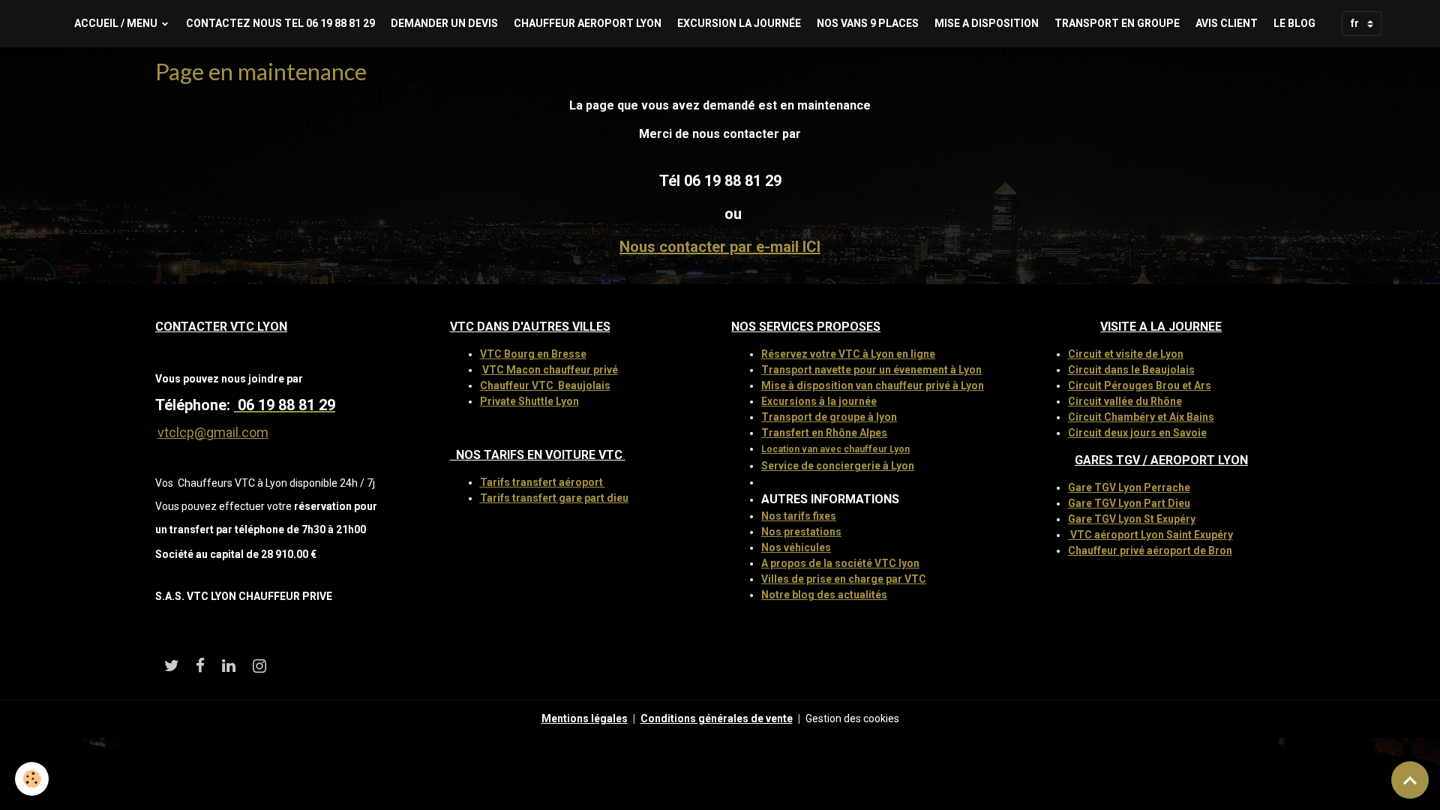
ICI (811, 247)
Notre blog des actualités (824, 595)
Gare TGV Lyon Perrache (1129, 488)
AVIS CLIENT (1227, 23)
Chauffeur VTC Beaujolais (545, 386)
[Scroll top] (1410, 780)
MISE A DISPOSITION (986, 23)
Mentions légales (585, 718)
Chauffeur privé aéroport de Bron (1150, 550)
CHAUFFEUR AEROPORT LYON (588, 23)
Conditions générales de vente (716, 718)
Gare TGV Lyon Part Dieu (1129, 503)
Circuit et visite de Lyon (1126, 354)
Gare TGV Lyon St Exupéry (1132, 519)
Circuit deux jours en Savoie (1137, 433)
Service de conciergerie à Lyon (837, 466)
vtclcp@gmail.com (213, 432)
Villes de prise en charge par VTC (843, 579)
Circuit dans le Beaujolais (1131, 370)
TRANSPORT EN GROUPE (1117, 23)
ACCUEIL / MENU (117, 23)
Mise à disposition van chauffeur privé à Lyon (872, 386)
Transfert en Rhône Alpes (824, 433)
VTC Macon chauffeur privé (550, 370)
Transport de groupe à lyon (829, 417)
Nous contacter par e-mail (711, 247)
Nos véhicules (796, 548)
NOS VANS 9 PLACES (868, 23)
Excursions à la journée (819, 401)
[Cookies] (32, 779)
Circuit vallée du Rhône (1125, 401)
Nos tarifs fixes (798, 516)
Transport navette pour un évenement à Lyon (871, 370)
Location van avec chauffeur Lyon (835, 449)
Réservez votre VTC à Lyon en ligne (848, 354)
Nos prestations (801, 532)
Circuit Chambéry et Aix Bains (1141, 417)
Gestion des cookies (852, 718)
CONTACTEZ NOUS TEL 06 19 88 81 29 (280, 23)
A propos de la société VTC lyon (840, 563)
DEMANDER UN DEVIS (444, 23)
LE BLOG (1295, 23)
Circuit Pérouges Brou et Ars (1139, 386)
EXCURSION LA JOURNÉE (739, 23)
